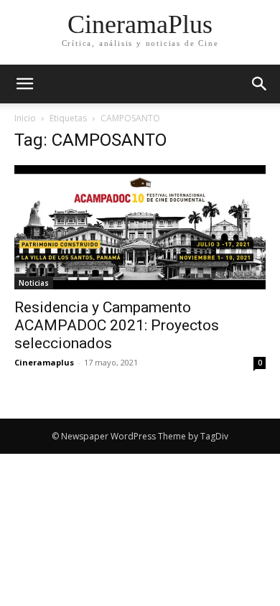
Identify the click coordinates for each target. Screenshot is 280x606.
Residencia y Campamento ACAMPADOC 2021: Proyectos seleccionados (116, 325)
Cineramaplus (44, 362)
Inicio (25, 118)
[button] (260, 84)
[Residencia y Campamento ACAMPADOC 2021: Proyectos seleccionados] (140, 227)
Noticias (34, 283)
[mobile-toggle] (24, 84)
